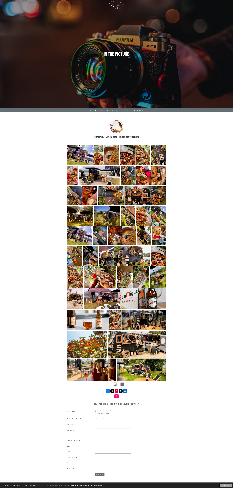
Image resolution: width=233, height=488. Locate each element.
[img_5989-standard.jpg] (111, 195)
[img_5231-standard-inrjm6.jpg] (158, 256)
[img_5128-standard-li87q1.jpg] (75, 298)
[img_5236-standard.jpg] (132, 256)
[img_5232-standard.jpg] (108, 277)
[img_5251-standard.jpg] (159, 235)
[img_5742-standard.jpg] (158, 195)
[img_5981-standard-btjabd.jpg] (138, 195)
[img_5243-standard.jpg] (90, 256)
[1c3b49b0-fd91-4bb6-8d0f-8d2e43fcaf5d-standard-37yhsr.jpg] (72, 175)
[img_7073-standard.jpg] (143, 175)
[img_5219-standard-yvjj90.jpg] (92, 277)
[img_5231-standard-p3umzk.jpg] (127, 155)
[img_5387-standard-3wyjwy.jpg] (79, 235)
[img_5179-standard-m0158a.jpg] (158, 155)
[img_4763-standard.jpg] (141, 370)
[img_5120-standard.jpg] (102, 298)
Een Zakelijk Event (103, 414)
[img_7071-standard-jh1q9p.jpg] (74, 195)
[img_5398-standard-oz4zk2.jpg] (158, 216)
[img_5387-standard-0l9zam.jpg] (80, 155)
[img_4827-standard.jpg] (137, 344)
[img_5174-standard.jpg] (158, 277)
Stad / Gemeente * (73, 457)
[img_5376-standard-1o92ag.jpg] (129, 235)
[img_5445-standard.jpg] (107, 216)
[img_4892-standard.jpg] (144, 320)
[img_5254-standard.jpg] (74, 256)
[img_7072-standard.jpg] (128, 175)
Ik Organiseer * (71, 411)
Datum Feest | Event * (74, 419)
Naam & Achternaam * (74, 440)
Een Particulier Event (104, 411)
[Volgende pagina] (122, 384)
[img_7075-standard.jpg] (89, 195)
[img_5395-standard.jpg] (128, 216)
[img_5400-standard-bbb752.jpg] (143, 216)
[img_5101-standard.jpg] (88, 320)
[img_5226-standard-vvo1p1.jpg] (75, 277)
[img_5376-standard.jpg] (111, 155)
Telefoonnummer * (73, 463)
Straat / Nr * (71, 452)
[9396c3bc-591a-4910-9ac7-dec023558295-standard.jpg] (115, 320)
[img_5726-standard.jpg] (80, 216)
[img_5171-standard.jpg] (141, 277)
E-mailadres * (71, 468)
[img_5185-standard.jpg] (125, 277)
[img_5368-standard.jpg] (115, 235)
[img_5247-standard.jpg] (106, 256)
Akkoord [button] (225, 485)
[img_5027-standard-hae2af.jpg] (99, 175)
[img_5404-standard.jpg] (98, 155)
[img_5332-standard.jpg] (144, 235)
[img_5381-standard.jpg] (100, 235)
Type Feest (70, 424)
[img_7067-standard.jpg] (158, 175)
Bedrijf (69, 446)
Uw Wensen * (71, 430)
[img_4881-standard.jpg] (87, 344)
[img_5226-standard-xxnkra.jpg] (142, 155)
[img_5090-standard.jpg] (143, 298)
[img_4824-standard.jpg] (91, 370)
